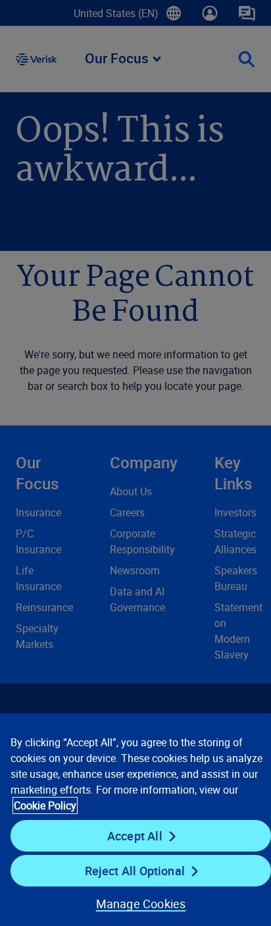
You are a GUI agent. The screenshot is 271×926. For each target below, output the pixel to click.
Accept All (134, 836)
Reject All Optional (135, 871)
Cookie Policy (45, 805)
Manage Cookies (141, 904)
